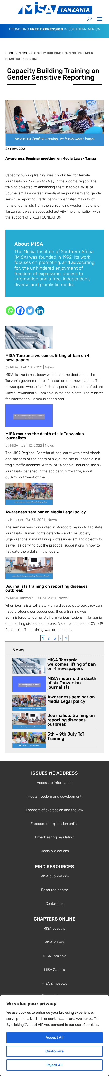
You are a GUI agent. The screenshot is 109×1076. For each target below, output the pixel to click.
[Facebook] (20, 310)
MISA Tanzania (22, 598)
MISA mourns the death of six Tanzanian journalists (44, 435)
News (49, 367)
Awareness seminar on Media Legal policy (45, 512)
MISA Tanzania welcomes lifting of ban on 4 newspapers (47, 357)
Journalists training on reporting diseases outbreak (46, 588)
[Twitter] (30, 310)
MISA (14, 367)
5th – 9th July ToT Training (65, 736)
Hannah (16, 520)
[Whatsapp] (10, 310)
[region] (54, 1035)
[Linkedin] (39, 310)
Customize (54, 1051)
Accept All (54, 1037)
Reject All (54, 1065)
